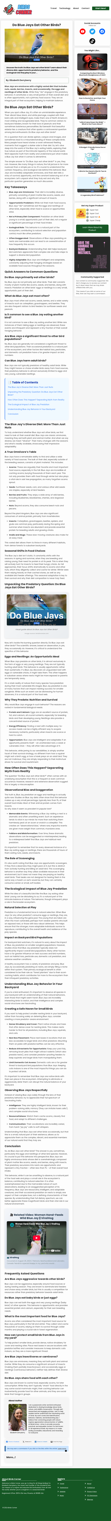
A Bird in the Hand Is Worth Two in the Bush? (92, 172)
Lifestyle (62, 1492)
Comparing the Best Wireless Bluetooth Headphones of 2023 (92, 74)
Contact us (91, 1488)
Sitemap (90, 1499)
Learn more (62, 1449)
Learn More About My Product (92, 228)
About (89, 1484)
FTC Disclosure (92, 1496)
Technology (64, 1488)
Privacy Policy (92, 1492)
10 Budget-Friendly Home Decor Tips (92, 148)
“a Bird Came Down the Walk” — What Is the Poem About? (92, 123)
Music (62, 1496)
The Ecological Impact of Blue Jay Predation (28, 404)
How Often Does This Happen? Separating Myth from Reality (36, 399)
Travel (62, 1484)
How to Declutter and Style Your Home (92, 99)
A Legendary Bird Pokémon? (92, 195)
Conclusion (13, 414)
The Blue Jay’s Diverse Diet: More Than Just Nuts (30, 387)
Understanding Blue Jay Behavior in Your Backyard (31, 409)
